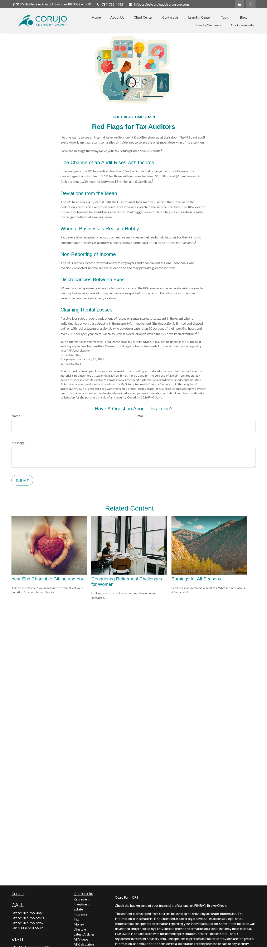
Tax (76, 919)
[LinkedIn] (239, 4)
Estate (78, 909)
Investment (82, 904)
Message (18, 443)
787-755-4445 (112, 4)
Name (15, 416)
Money (79, 924)
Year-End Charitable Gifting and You (47, 578)
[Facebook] (251, 4)
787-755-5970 (33, 918)
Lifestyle (80, 929)
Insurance (80, 914)
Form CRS (131, 897)
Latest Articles (84, 934)
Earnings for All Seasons (196, 578)
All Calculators (84, 944)
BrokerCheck (216, 905)
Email (140, 416)
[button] (96, 17)
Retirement (82, 899)
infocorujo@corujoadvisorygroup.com (161, 4)
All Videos (81, 939)
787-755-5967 (33, 923)
